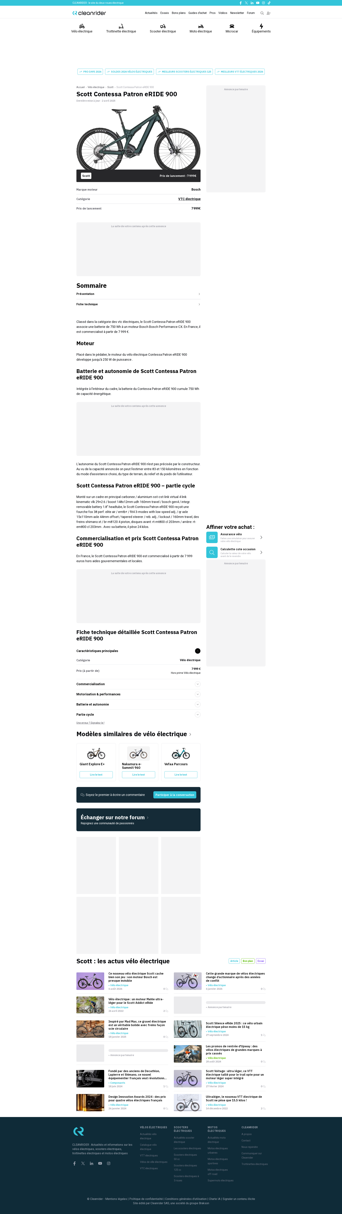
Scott (110, 87)
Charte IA (214, 1199)
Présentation (85, 294)
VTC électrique (189, 199)
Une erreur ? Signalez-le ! (90, 722)
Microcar (232, 31)
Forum (251, 13)
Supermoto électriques (221, 1180)
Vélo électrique (81, 31)
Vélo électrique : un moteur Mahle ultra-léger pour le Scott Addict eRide (136, 1001)
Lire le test (96, 774)
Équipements (261, 31)
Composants (117, 1082)
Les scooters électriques (187, 1148)
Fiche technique (87, 304)
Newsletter (237, 13)
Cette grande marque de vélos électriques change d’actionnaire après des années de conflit (235, 977)
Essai (261, 961)
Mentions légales (116, 1199)
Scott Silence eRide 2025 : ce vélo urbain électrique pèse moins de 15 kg (234, 1025)
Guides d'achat (197, 13)
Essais (164, 13)
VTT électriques (149, 1155)
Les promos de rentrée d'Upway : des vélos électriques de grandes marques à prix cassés (234, 1049)
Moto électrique (201, 31)
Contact (246, 1140)
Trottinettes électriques (255, 1164)
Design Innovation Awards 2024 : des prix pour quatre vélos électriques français (137, 1098)
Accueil (80, 87)
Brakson (204, 1203)
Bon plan (248, 961)
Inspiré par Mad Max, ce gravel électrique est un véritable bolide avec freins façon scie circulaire (137, 1025)
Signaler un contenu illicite (239, 1199)
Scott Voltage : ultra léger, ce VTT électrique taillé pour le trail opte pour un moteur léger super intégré (235, 1074)
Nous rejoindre (250, 1147)
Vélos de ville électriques (153, 1162)
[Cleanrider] (89, 13)
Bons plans (179, 13)
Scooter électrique (163, 31)
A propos (247, 1134)
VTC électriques (149, 1168)
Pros (212, 13)
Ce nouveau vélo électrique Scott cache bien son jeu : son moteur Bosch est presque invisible (136, 977)
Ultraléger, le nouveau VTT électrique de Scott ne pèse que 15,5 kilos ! (234, 1098)
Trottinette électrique (121, 31)
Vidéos (222, 13)
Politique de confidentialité (146, 1199)
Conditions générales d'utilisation (186, 1199)
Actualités (151, 13)
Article (234, 961)
